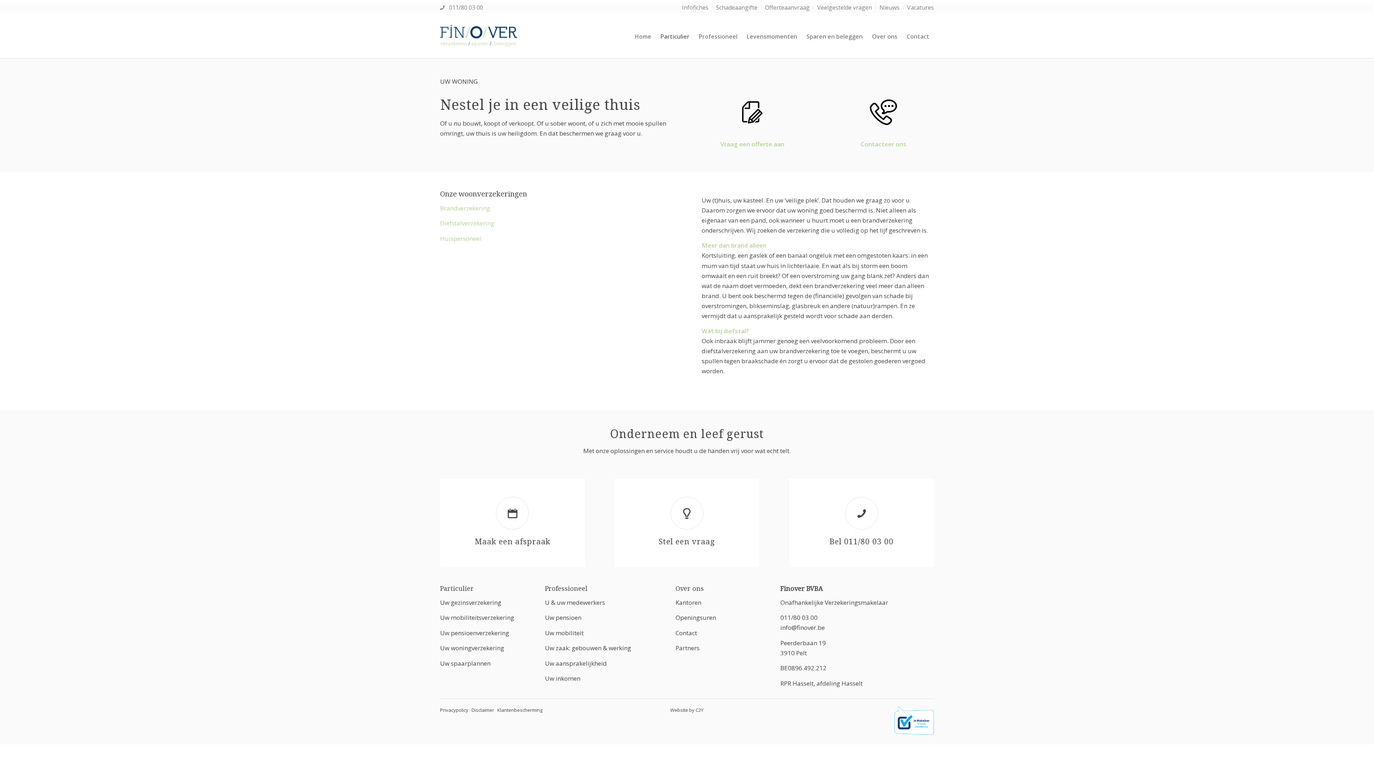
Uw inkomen (562, 678)
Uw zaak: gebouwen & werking (588, 648)
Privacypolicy (454, 710)
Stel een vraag (687, 541)
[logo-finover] (478, 36)
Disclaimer (483, 710)
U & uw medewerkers (575, 602)
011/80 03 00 (465, 7)
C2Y (699, 710)
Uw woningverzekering (472, 648)
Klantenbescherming (519, 710)
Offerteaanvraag (787, 7)
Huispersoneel (460, 238)
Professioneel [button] (566, 588)
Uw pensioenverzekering (474, 633)
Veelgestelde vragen (844, 7)
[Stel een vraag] (687, 513)
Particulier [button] (457, 588)
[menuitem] (695, 7)
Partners (688, 648)
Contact (686, 633)
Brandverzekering (465, 208)
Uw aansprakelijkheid (576, 663)
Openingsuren (696, 617)
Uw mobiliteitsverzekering (477, 617)
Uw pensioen (563, 617)
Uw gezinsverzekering (470, 602)
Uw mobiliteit (564, 633)
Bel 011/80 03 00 (861, 541)
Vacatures (920, 7)
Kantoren (688, 602)
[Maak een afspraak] (512, 513)
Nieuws (890, 7)
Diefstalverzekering (467, 223)
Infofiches (695, 7)
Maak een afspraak (512, 541)
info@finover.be (802, 627)
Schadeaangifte (736, 7)
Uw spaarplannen (465, 663)
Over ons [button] (690, 588)
